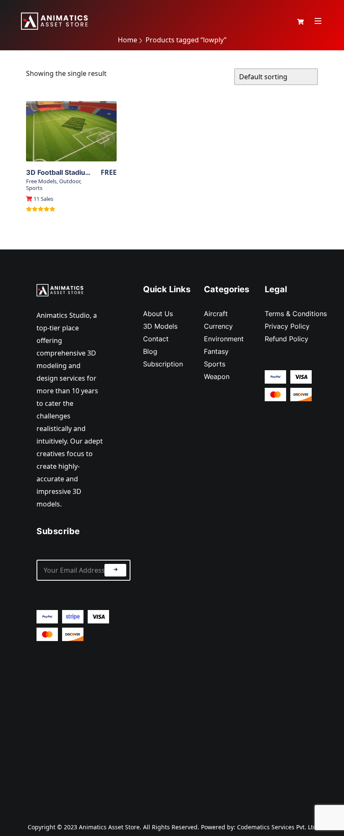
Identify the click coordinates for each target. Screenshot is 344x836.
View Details (71, 131)
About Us (158, 313)
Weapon (216, 376)
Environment (224, 339)
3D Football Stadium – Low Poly (77, 172)
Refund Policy (286, 339)
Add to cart (71, 146)
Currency (218, 326)
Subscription (163, 364)
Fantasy (216, 351)
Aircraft (216, 313)
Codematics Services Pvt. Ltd (277, 827)
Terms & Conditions (296, 313)
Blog (150, 351)
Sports (34, 188)
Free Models (41, 181)
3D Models (160, 326)
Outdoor (69, 181)
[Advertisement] (83, 725)
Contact (156, 339)
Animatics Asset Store (109, 827)
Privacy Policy (287, 326)
